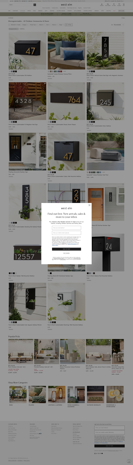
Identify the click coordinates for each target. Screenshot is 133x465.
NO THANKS (66, 253)
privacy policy (63, 259)
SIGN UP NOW (66, 249)
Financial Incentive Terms (59, 258)
